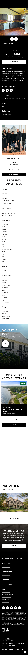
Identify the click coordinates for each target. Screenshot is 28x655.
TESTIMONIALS (5, 599)
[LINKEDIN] (19, 607)
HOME (3, 589)
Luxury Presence (9, 646)
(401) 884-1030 (6, 567)
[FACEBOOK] (3, 607)
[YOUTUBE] (15, 607)
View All (14, 425)
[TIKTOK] (11, 607)
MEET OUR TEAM (6, 592)
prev (12, 39)
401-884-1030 (14, 164)
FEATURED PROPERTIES (7, 594)
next (16, 39)
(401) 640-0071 (6, 575)
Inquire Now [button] (14, 61)
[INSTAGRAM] (7, 607)
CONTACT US (5, 602)
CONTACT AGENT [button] (14, 174)
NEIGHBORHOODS (6, 597)
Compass (17, 613)
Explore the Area (14, 518)
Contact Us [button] (14, 546)
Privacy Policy (19, 649)
